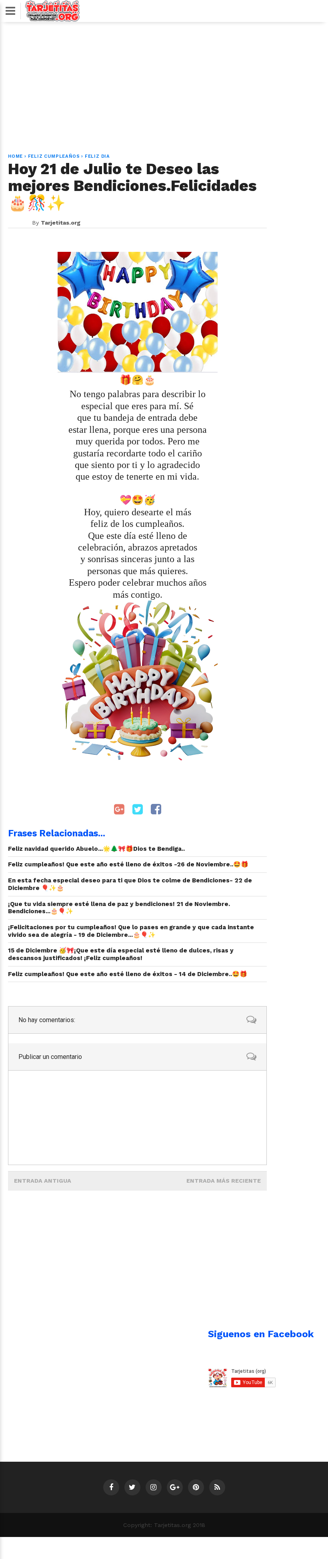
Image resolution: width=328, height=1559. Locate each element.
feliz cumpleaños (54, 156)
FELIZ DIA (97, 156)
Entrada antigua (42, 1180)
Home (15, 156)
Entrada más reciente (223, 1180)
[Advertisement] (164, 83)
